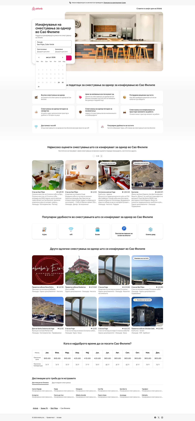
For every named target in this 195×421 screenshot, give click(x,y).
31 (38, 87)
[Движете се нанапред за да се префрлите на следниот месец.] (62, 57)
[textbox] (44, 51)
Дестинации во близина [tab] (40, 383)
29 (59, 82)
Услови (59, 417)
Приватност (50, 417)
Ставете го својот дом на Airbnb (149, 8)
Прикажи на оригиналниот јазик (115, 3)
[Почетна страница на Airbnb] (37, 8)
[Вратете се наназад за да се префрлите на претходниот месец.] (39, 57)
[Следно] (101, 156)
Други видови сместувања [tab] (61, 383)
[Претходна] (93, 156)
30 (63, 82)
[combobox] (53, 44)
